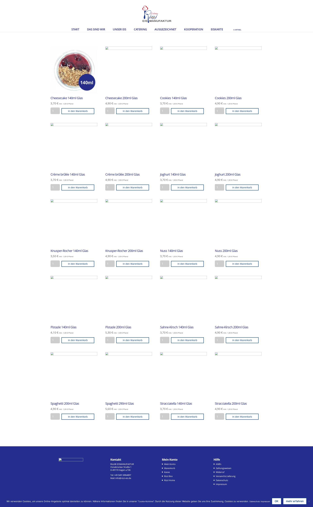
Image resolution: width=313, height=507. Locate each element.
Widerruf (220, 472)
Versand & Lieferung (225, 476)
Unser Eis (119, 29)
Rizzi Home (169, 480)
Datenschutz (222, 480)
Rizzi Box (168, 476)
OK (276, 501)
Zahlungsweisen (223, 468)
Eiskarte (217, 29)
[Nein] (309, 501)
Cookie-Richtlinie (146, 501)
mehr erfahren (295, 501)
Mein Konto (170, 464)
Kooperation (193, 29)
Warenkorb (169, 468)
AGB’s (218, 464)
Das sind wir (96, 29)
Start (75, 29)
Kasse (167, 472)
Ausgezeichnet (165, 29)
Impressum (221, 484)
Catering (140, 29)
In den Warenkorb (78, 111)
